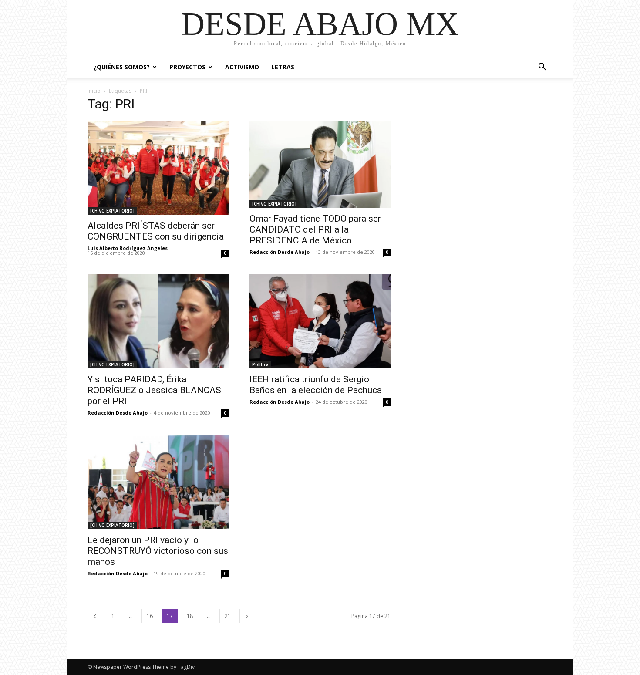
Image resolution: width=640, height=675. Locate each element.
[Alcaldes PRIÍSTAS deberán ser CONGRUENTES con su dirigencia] (158, 168)
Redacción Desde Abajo (279, 252)
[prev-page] (95, 616)
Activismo (242, 67)
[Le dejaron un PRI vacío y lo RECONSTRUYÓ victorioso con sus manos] (158, 482)
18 (190, 616)
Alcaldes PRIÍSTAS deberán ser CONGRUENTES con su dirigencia (156, 231)
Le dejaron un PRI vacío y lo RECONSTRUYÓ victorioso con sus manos (158, 551)
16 (150, 616)
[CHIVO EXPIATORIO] (112, 211)
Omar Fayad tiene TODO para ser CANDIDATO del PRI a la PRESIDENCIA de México (315, 229)
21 (228, 616)
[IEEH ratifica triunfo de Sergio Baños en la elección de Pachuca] (320, 321)
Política (260, 364)
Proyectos (187, 67)
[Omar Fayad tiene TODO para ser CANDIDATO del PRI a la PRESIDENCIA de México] (320, 164)
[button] (542, 68)
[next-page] (246, 616)
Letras (282, 67)
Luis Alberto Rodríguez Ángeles (128, 248)
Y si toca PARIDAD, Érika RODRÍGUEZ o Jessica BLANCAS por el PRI (154, 390)
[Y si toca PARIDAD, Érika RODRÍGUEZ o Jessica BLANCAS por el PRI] (158, 321)
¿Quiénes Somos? (122, 67)
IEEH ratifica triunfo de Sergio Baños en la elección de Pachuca (315, 384)
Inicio (94, 90)
